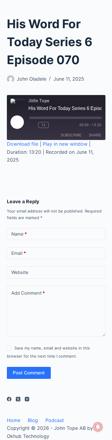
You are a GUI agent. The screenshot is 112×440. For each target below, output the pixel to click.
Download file (22, 144)
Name (19, 234)
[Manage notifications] (98, 427)
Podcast (54, 420)
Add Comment (28, 293)
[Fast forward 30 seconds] (54, 125)
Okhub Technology (28, 436)
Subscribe (71, 135)
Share (95, 135)
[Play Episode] (17, 122)
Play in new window (65, 144)
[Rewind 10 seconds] (32, 125)
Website (19, 272)
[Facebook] (9, 399)
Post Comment (29, 373)
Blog (33, 420)
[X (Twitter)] (18, 399)
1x (43, 125)
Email (18, 253)
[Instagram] (27, 399)
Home (13, 420)
